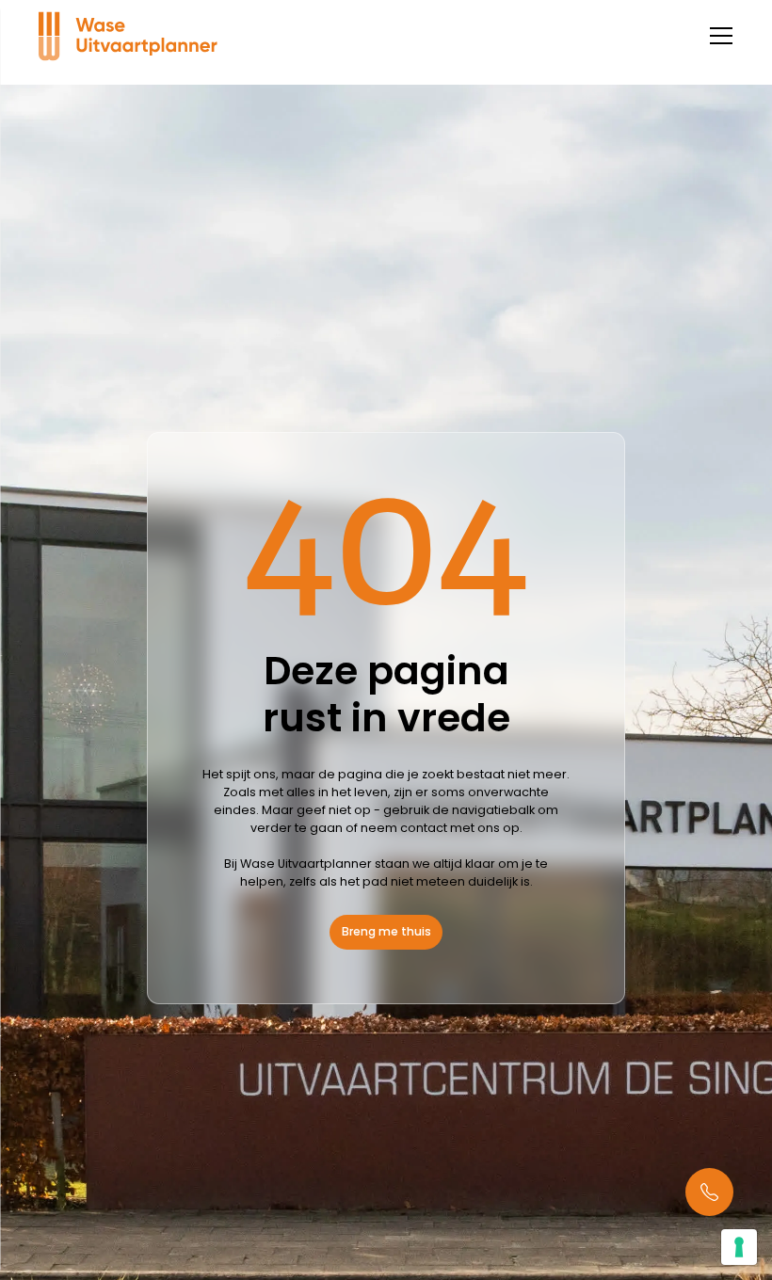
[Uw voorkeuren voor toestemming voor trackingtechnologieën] (739, 1247)
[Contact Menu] (709, 1192)
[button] (718, 36)
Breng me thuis (386, 931)
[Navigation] (128, 36)
